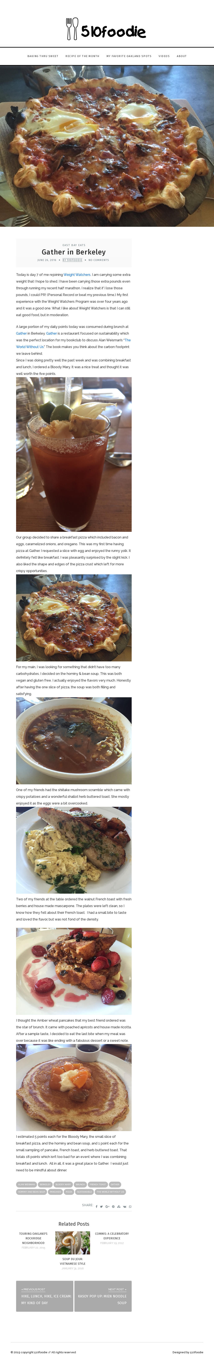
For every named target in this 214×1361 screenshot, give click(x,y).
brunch (80, 1184)
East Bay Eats (74, 245)
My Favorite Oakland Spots (129, 56)
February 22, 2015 (33, 1247)
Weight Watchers (77, 275)
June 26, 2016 (46, 260)
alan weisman (26, 1184)
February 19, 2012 (112, 1243)
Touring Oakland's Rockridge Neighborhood (33, 1238)
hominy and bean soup (31, 1192)
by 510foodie (72, 260)
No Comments (98, 260)
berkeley (45, 1184)
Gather (21, 333)
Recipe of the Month (82, 56)
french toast (98, 1184)
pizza (69, 1192)
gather (115, 1184)
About (182, 56)
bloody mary (63, 1184)
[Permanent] (72, 1253)
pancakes (55, 1192)
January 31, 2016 (73, 1268)
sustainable (84, 1192)
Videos (164, 56)
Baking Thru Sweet (43, 56)
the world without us (110, 1192)
